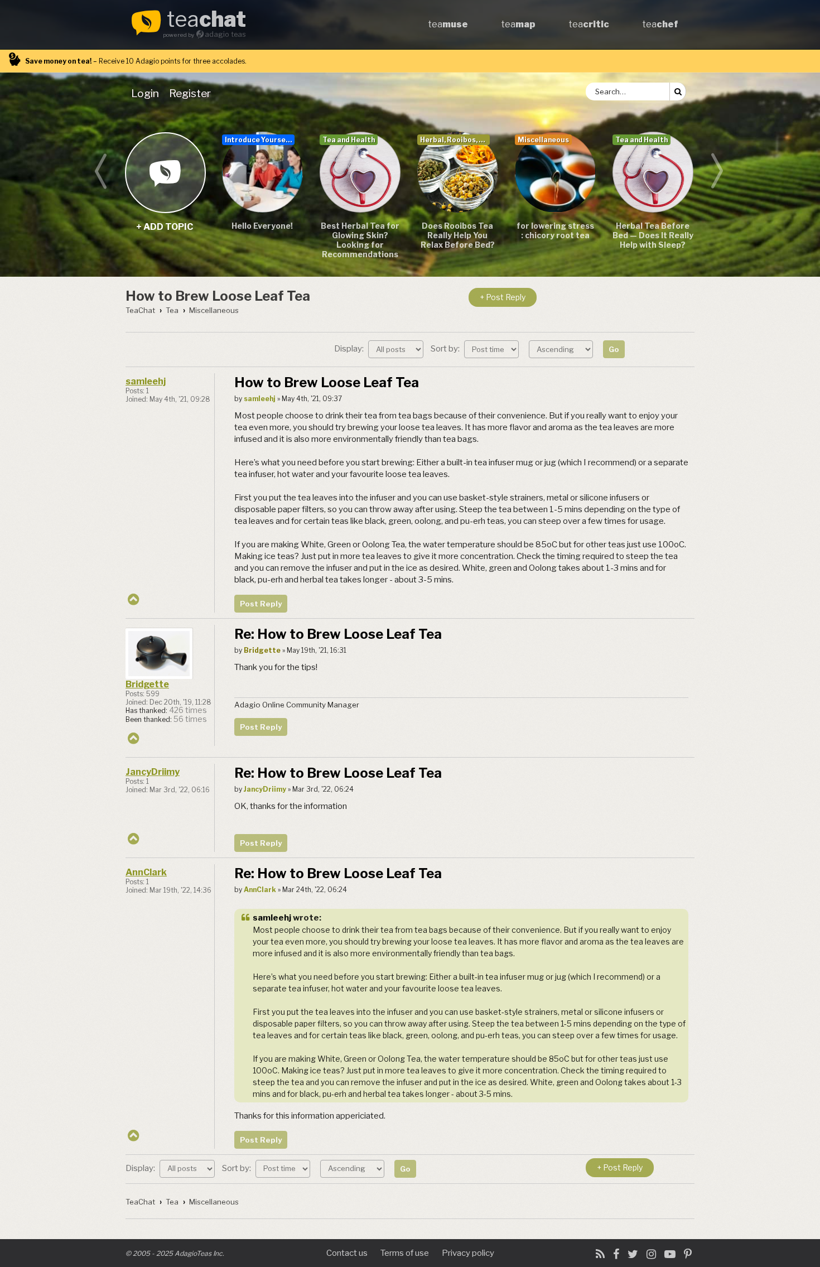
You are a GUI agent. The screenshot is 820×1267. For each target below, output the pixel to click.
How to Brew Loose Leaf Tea (218, 296)
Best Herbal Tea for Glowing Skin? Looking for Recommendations (360, 240)
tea (206, 20)
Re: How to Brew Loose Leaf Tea (338, 634)
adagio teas (225, 34)
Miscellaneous (543, 140)
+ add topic (164, 172)
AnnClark (146, 872)
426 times (188, 710)
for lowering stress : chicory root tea (555, 230)
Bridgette (147, 684)
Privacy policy (468, 1253)
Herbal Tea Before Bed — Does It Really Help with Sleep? (652, 235)
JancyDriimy (153, 772)
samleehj (146, 381)
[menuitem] (147, 93)
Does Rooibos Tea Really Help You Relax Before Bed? (458, 235)
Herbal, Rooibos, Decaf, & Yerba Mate (455, 140)
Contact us (347, 1253)
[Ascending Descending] (562, 349)
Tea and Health (348, 140)
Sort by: (446, 349)
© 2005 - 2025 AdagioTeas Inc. (175, 1253)
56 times (190, 719)
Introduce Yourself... (260, 140)
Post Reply (261, 603)
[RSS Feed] (600, 1254)
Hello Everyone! (262, 225)
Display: (349, 349)
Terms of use (404, 1253)
